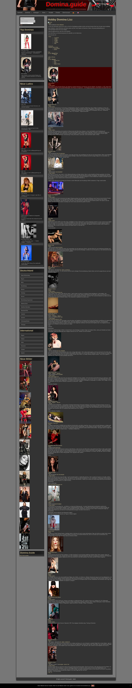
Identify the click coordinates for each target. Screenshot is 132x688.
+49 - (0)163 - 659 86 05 (64, 642)
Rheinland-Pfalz (24, 310)
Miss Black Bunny (25, 261)
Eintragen (36, 12)
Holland (22, 338)
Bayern (59, 315)
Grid (52, 66)
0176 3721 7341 (58, 317)
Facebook (56, 37)
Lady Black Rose (25, 50)
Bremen (22, 289)
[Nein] (130, 685)
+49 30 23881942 (60, 24)
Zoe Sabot (50, 573)
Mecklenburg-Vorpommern (27, 300)
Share (49, 36)
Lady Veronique (51, 267)
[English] (78, 13)
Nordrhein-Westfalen (25, 307)
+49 (51, 403)
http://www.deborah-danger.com (55, 484)
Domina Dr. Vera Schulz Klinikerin (55, 168)
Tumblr (55, 41)
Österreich (23, 345)
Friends (58, 12)
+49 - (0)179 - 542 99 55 (64, 270)
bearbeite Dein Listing (53, 47)
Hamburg (54, 315)
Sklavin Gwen (51, 531)
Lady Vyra (23, 148)
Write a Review (51, 57)
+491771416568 (58, 374)
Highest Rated (57, 63)
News (43, 12)
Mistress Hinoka (52, 288)
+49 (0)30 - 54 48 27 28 (64, 664)
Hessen (58, 373)
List (49, 66)
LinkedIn (56, 42)
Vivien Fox (50, 619)
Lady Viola (23, 104)
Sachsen (23, 317)
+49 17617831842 (60, 474)
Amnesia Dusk (24, 126)
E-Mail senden (51, 85)
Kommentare (57, 48)
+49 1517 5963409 (61, 350)
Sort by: (53, 53)
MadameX (50, 348)
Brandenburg (24, 286)
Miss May (50, 218)
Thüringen (23, 324)
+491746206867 (58, 172)
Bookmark (50, 46)
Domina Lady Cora (52, 104)
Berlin (49, 23)
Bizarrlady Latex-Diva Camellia (55, 445)
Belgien (22, 335)
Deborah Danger (52, 472)
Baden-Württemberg (25, 275)
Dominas (27, 12)
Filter (49, 52)
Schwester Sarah (52, 662)
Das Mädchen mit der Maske (54, 597)
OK (92, 685)
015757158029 (58, 504)
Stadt (55, 62)
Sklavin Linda (51, 245)
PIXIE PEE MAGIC (52, 313)
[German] (74, 13)
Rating (55, 54)
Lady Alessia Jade (52, 372)
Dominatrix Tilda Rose (53, 423)
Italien (22, 342)
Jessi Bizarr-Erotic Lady (26, 239)
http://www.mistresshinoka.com (55, 292)
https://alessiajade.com (53, 376)
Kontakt (51, 12)
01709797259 (57, 447)
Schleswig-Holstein (25, 321)
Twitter (55, 38)
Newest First (57, 60)
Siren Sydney (51, 83)
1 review (52, 169)
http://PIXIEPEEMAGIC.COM (55, 319)
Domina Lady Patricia (52, 194)
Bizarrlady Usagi (51, 151)
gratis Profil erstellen (24, 555)
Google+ (56, 40)
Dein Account (66, 12)
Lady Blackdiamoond (52, 401)
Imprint (74, 679)
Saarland (23, 314)
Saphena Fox (51, 501)
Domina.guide (66, 4)
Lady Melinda (24, 193)
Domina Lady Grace (52, 552)
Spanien (23, 353)
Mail (55, 43)
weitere (55, 49)
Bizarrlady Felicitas (52, 639)
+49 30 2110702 (58, 247)
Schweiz (23, 349)
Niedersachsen (24, 303)
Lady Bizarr (50, 127)
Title (55, 61)
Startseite (19, 12)
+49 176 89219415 (61, 153)
